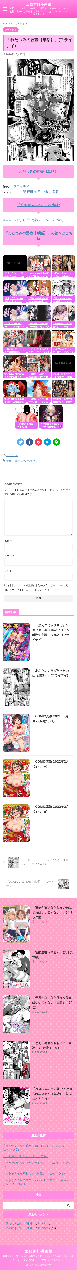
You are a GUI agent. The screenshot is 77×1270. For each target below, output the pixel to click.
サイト (8, 570)
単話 (23, 192)
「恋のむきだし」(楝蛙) (18, 1223)
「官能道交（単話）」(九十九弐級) (25, 1156)
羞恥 (55, 192)
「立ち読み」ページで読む (38, 205)
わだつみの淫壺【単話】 (38, 171)
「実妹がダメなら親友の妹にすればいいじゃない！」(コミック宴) (52, 912)
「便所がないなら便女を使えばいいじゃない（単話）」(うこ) (52, 1002)
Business (44, 1228)
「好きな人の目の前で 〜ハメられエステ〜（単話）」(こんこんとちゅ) (52, 1093)
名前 (8, 540)
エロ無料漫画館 (38, 4)
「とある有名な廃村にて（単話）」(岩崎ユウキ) (34, 1173)
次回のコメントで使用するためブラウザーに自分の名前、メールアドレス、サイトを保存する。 (36, 587)
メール (9, 555)
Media (42, 1223)
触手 (37, 192)
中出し (46, 192)
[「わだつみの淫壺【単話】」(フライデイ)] (47, 442)
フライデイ (21, 186)
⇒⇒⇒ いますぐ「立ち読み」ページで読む (33, 220)
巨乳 (30, 192)
